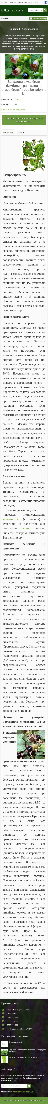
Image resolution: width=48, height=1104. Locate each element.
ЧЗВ (36, 3)
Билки (17, 99)
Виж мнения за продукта (13, 110)
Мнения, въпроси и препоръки (21, 3)
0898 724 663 (12, 1025)
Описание (8, 133)
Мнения (20, 133)
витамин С (11, 519)
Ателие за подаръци (22, 1092)
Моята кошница (40, 19)
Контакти (4, 3)
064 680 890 (12, 1014)
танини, (26, 528)
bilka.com (12, 10)
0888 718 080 (12, 1021)
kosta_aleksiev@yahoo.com (18, 1010)
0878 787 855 (12, 1017)
